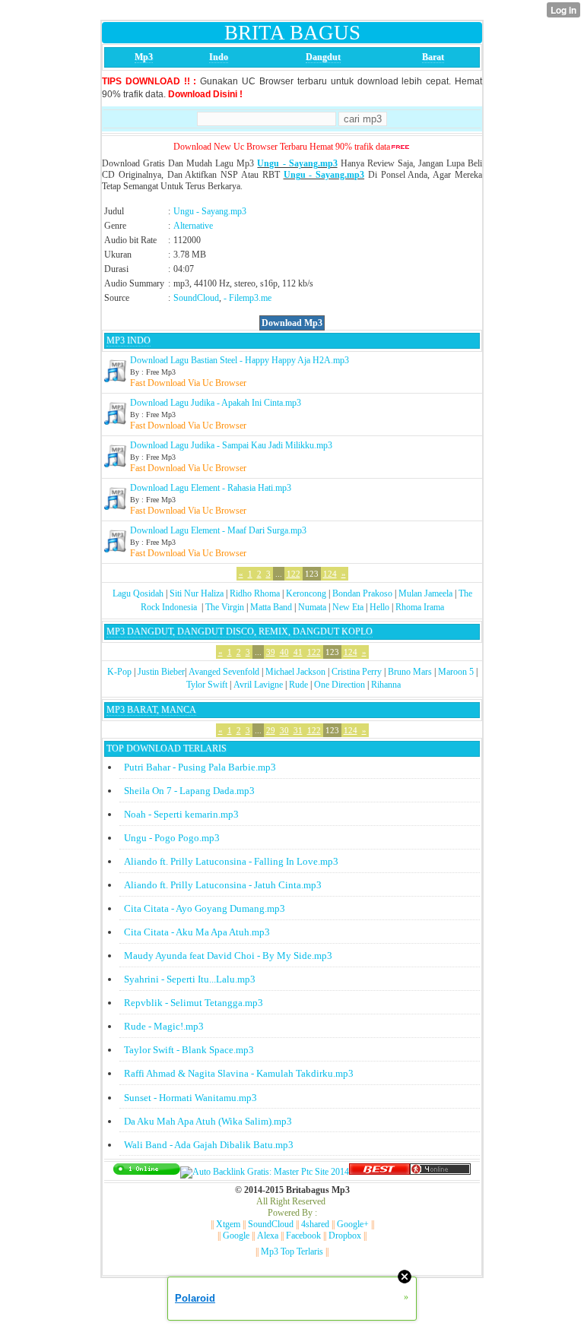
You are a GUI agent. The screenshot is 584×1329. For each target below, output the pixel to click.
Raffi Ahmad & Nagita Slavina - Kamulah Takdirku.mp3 (239, 1073)
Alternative (193, 225)
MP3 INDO (128, 340)
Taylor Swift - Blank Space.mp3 (189, 1049)
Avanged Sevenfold (224, 671)
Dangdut (323, 57)
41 (298, 652)
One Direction (339, 684)
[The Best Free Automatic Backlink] (379, 1171)
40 (284, 652)
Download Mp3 (292, 323)
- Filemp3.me (247, 298)
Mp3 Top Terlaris (292, 1251)
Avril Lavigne (258, 684)
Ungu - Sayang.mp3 (297, 163)
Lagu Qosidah (138, 593)
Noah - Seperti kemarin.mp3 (181, 814)
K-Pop (119, 671)
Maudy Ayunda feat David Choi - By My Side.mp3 (228, 955)
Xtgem (228, 1224)
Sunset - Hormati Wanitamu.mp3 (190, 1097)
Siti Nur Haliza (197, 593)
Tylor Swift (206, 684)
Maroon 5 (456, 671)
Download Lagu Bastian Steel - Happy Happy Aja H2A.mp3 (239, 360)
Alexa (267, 1235)
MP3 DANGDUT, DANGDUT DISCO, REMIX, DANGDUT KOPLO (239, 631)
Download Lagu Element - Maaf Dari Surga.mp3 (218, 530)
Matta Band (271, 607)
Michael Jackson (295, 671)
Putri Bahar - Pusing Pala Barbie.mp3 (200, 767)
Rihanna (386, 684)
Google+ (353, 1224)
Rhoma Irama (419, 607)
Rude (298, 684)
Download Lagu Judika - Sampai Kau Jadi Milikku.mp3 (231, 445)
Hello (379, 607)
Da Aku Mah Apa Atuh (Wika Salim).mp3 (208, 1121)
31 (298, 730)
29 (270, 730)
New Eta (347, 607)
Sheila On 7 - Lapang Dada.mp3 (189, 790)
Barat (433, 57)
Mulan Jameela (425, 593)
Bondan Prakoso (362, 593)
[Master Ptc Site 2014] (264, 1171)
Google (236, 1235)
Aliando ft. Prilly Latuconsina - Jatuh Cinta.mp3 (223, 885)
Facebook (303, 1235)
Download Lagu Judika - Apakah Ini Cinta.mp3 (215, 402)
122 (293, 573)
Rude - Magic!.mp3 (164, 1026)
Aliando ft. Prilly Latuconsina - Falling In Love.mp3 (231, 861)
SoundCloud (196, 298)
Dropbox (344, 1235)
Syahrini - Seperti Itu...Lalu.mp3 (190, 979)
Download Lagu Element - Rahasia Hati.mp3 (210, 488)
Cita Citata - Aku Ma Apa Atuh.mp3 (197, 932)
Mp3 (144, 57)
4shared (315, 1224)
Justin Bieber (161, 671)
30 (284, 730)
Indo (218, 57)
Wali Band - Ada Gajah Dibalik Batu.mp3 (209, 1144)
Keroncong (306, 593)
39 (270, 652)
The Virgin (224, 607)
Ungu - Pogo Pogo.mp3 (172, 837)
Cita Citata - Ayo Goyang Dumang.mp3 (204, 908)
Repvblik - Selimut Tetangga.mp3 (193, 1002)
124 (330, 573)
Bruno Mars (410, 671)
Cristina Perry (357, 671)
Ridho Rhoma (255, 593)
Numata (312, 607)
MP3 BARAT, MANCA (151, 709)
